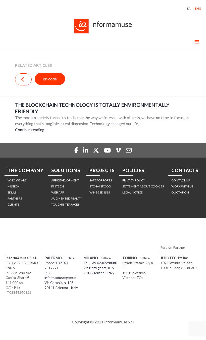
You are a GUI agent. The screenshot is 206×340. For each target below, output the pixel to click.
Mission (14, 186)
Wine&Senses (99, 192)
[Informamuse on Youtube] (108, 150)
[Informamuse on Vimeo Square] (119, 150)
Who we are (17, 180)
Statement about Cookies (143, 186)
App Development (65, 180)
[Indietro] (23, 79)
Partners (15, 198)
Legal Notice (132, 192)
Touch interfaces (65, 204)
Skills (12, 192)
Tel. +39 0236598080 (100, 263)
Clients (13, 204)
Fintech (57, 186)
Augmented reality (66, 198)
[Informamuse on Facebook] (76, 150)
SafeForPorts (100, 180)
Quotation (180, 192)
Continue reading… (31, 129)
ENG (198, 8)
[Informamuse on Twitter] (96, 150)
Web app (57, 192)
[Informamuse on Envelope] (128, 150)
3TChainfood (100, 186)
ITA (188, 8)
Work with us (182, 186)
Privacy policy (133, 180)
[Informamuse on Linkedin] (86, 150)
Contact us (180, 180)
